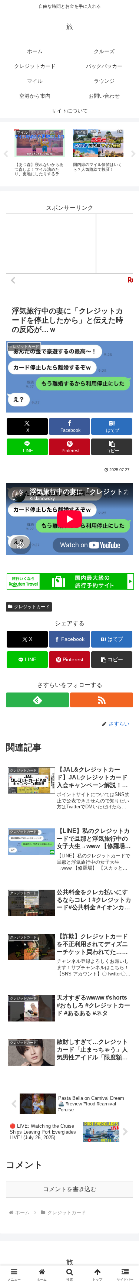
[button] (111, 447)
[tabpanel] (40, 152)
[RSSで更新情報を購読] (101, 699)
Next (133, 154)
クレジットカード (32, 606)
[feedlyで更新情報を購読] (37, 699)
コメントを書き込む (69, 1189)
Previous (5, 154)
